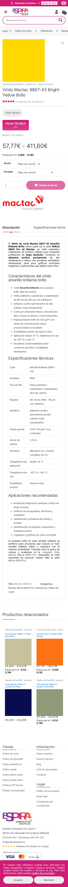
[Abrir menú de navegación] (5, 12)
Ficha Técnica (12, 112)
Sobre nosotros (44, 753)
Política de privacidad (47, 791)
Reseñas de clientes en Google (25, 846)
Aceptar (18, 880)
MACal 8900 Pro (17, 560)
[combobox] (29, 20)
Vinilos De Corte (23, 30)
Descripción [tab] (11, 227)
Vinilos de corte (10, 753)
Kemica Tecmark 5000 (46, 630)
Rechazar (49, 880)
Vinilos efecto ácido (12, 774)
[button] (62, 43)
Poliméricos (46, 30)
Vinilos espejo (9, 769)
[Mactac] (23, 202)
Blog (38, 764)
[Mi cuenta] (57, 12)
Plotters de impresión (13, 790)
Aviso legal (42, 796)
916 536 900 (9, 837)
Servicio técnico (44, 758)
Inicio (5, 30)
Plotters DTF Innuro (12, 785)
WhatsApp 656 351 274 (31, 837)
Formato (8, 171)
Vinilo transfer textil (12, 780)
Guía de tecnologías (46, 769)
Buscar (60, 20)
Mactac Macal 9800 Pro (13, 84)
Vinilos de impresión (12, 758)
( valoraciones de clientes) (30, 101)
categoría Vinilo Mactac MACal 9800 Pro (34, 553)
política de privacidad (43, 873)
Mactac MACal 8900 (14, 630)
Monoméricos (30, 630)
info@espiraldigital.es (13, 841)
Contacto (41, 774)
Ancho (7, 163)
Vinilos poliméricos (12, 764)
